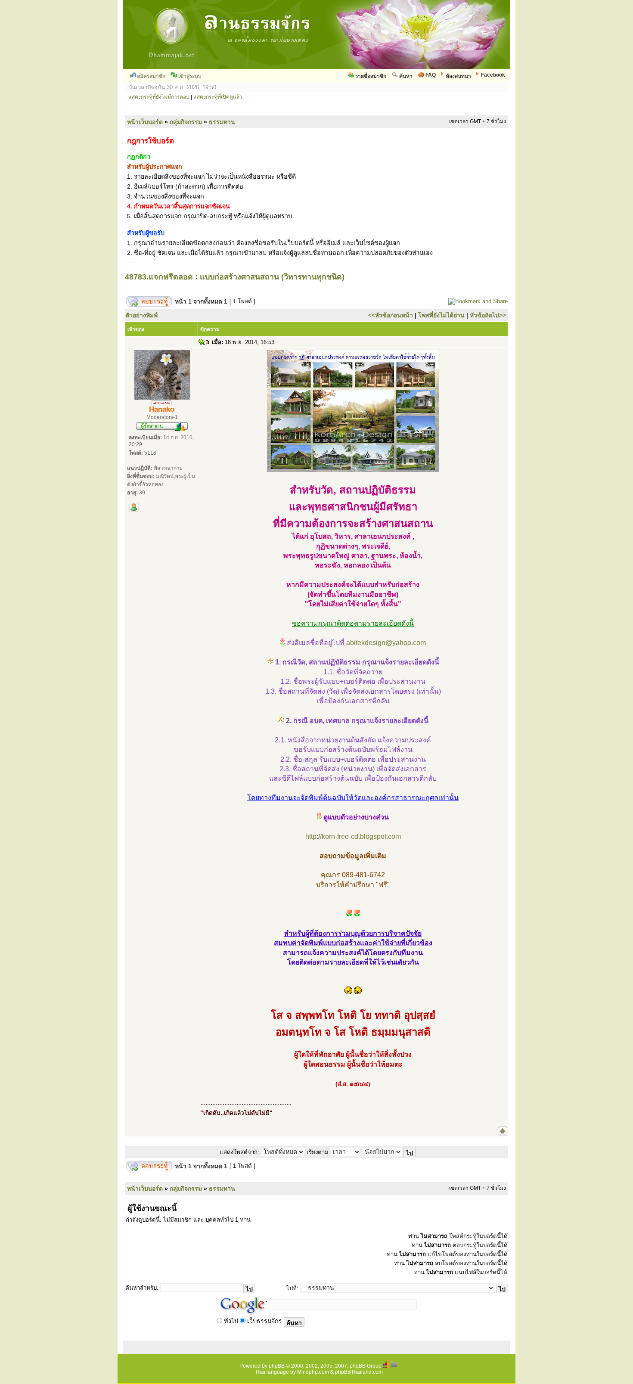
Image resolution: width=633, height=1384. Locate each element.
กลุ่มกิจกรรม (186, 121)
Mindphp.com (313, 1372)
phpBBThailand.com (359, 1372)
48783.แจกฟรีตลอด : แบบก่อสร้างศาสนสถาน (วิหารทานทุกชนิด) (234, 277)
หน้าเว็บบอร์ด (145, 121)
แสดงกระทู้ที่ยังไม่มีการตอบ (158, 97)
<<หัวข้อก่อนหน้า (390, 315)
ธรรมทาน (222, 121)
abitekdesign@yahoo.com (386, 642)
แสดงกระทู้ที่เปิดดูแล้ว (217, 97)
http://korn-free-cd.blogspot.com (353, 836)
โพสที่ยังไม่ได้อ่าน (441, 315)
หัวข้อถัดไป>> (488, 315)
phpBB (277, 1366)
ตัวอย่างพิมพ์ (141, 315)
